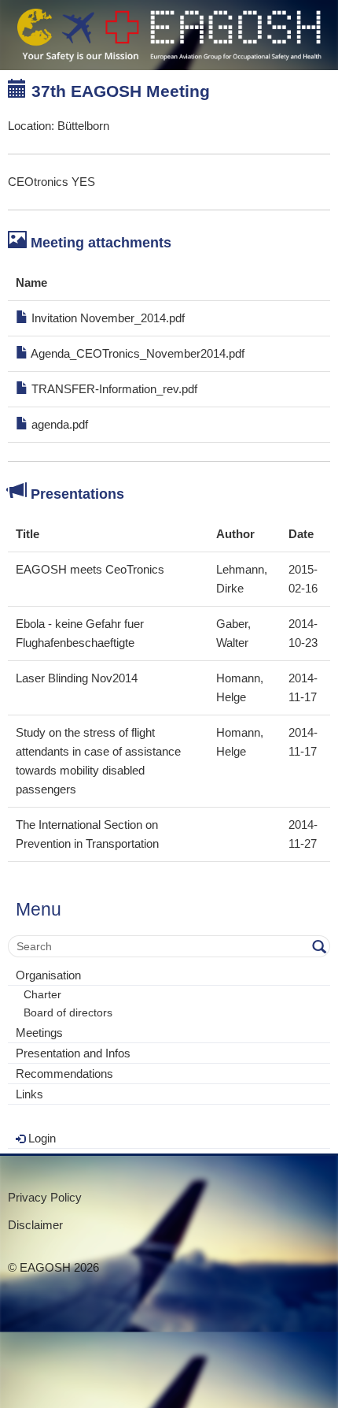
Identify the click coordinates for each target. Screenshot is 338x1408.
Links (29, 1094)
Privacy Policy (45, 1197)
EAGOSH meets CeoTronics (90, 569)
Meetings (39, 1032)
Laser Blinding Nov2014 (77, 678)
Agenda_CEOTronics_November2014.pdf (136, 353)
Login (40, 1138)
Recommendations (64, 1073)
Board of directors (68, 1013)
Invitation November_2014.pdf (106, 318)
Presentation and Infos (73, 1053)
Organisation (48, 975)
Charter (42, 995)
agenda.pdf (58, 424)
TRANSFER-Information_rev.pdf (112, 389)
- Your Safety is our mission (169, 35)
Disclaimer (35, 1225)
